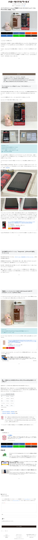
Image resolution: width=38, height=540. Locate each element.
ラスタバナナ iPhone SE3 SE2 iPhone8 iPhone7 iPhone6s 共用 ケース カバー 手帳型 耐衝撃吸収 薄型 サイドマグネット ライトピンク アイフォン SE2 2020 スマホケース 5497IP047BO (22, 341)
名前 (2, 514)
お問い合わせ (31, 537)
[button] (31, 36)
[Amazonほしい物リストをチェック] (11, 440)
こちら (20, 438)
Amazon (10, 228)
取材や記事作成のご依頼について (31, 534)
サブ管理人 (10, 435)
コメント (3, 502)
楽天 (12, 228)
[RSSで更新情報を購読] (14, 440)
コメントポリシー (19, 537)
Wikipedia (7, 167)
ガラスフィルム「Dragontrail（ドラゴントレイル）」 (25, 256)
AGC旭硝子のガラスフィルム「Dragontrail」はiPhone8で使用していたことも (16, 78)
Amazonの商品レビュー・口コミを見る (14, 226)
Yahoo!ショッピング (17, 228)
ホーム (7, 534)
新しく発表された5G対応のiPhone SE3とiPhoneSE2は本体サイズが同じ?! (16, 81)
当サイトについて (19, 534)
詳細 (24, 5)
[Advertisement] (19, 65)
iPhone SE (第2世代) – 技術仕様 (8, 411)
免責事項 (6, 537)
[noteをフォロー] (9, 440)
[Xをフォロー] (8, 440)
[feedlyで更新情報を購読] (12, 440)
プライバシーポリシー (16, 500)
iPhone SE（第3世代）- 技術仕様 (8, 413)
